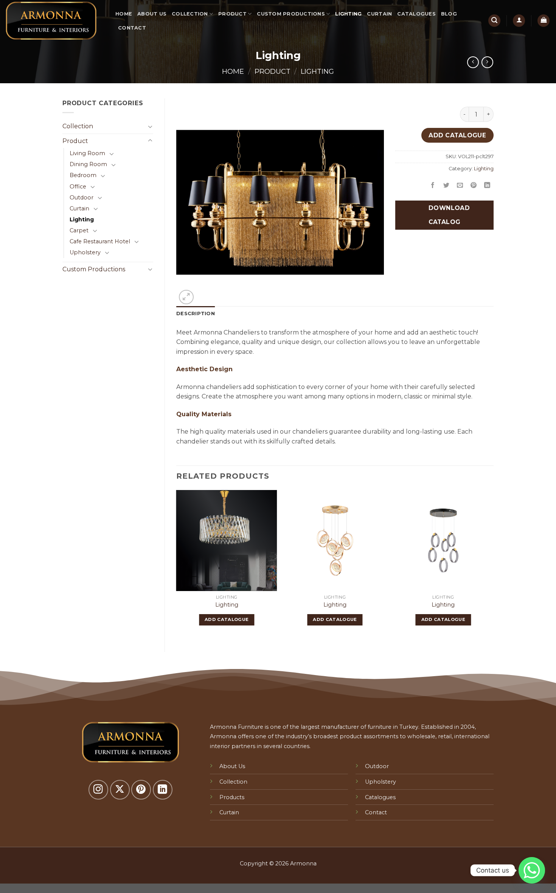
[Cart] (543, 20)
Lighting (348, 14)
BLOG (449, 14)
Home (123, 14)
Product (232, 14)
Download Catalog (448, 215)
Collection (190, 14)
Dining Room (88, 164)
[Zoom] (186, 297)
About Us (151, 14)
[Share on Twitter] (446, 185)
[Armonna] (55, 20)
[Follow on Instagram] (98, 790)
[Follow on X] (120, 790)
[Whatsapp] (532, 870)
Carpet (79, 230)
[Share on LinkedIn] (487, 185)
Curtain (379, 14)
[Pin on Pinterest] (473, 185)
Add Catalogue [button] (227, 619)
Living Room (87, 153)
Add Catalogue (457, 135)
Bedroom (83, 175)
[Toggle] (150, 126)
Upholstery (85, 252)
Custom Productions (291, 14)
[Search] (494, 20)
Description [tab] (195, 313)
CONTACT (132, 28)
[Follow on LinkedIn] (162, 790)
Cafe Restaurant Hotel (100, 241)
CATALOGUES (416, 14)
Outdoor (81, 197)
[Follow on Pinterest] (141, 790)
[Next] (493, 564)
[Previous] (176, 564)
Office (78, 186)
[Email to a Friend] (460, 185)
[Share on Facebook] (433, 185)
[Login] (519, 20)
